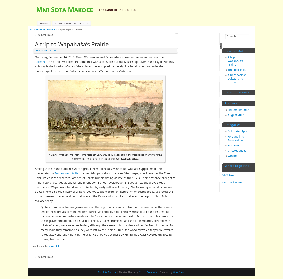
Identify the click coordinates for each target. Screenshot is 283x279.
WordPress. (179, 272)
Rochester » (52, 29)
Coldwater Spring (239, 131)
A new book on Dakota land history (237, 78)
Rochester (234, 145)
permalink (54, 246)
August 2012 (236, 115)
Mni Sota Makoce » (38, 29)
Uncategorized (237, 150)
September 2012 (238, 110)
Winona (233, 156)
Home (44, 23)
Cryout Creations (148, 272)
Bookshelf (41, 62)
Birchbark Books (232, 182)
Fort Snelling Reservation (236, 138)
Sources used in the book (71, 23)
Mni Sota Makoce (64, 9)
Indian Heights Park (68, 173)
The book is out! (44, 35)
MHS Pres (228, 175)
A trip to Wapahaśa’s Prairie (235, 60)
